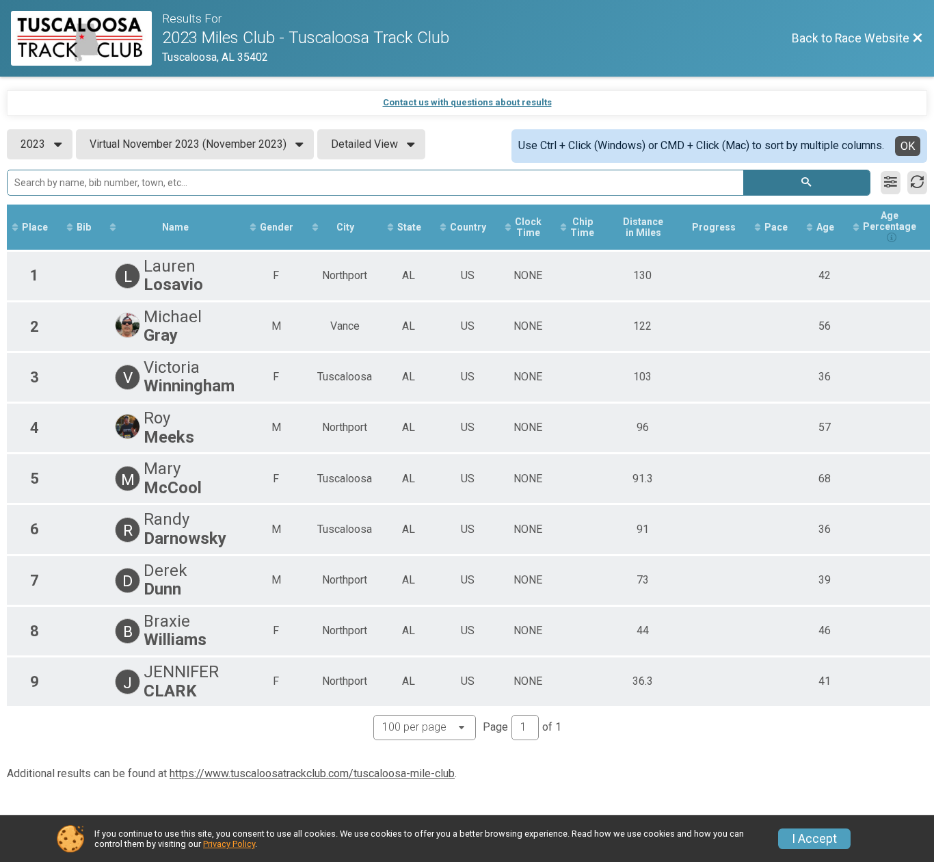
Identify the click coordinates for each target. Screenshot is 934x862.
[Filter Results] (890, 182)
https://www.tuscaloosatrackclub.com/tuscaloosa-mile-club (312, 773)
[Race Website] (86, 38)
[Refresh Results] (917, 182)
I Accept (814, 839)
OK (907, 146)
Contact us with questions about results (467, 102)
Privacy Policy (229, 844)
